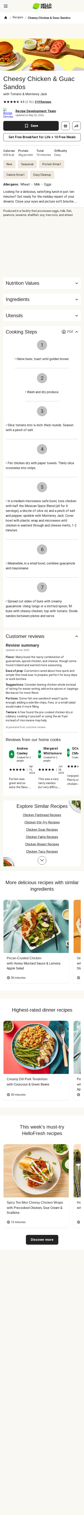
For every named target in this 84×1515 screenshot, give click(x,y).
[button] (42, 299)
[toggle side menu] (5, 6)
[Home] (5, 18)
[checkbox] (5, 102)
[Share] (76, 126)
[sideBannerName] (42, 247)
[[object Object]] (65, 126)
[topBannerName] (42, 31)
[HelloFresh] (42, 6)
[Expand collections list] (42, 860)
